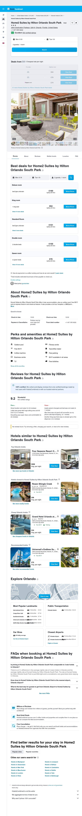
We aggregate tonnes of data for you (25, 795)
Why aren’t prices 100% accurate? (24, 798)
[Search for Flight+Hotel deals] (3, 28)
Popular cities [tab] (17, 752)
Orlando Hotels (55, 15)
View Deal (54, 466)
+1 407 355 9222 (17, 30)
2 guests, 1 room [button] (18, 44)
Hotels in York (49, 773)
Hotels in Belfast (50, 765)
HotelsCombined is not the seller (23, 791)
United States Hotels (22, 15)
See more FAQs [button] (44, 693)
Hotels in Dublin (50, 770)
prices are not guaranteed (55, 785)
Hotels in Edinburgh (52, 776)
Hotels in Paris (16, 776)
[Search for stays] (3, 19)
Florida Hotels (40, 15)
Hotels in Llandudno (52, 767)
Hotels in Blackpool (17, 762)
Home (12, 15)
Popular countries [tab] (32, 752)
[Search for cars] (3, 23)
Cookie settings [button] (15, 280)
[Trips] (3, 37)
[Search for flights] (3, 15)
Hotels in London (17, 773)
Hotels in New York (17, 767)
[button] (3, 9)
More (12, 306)
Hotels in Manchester (18, 770)
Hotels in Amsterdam (18, 765)
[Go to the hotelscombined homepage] (15, 9)
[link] (23, 471)
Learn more (59, 273)
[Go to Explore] (3, 32)
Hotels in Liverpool (51, 762)
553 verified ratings (29, 33)
